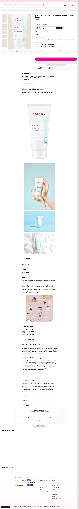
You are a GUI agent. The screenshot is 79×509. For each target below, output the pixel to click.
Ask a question (26, 405)
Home (36, 13)
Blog (40, 485)
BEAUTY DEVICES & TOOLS (57, 489)
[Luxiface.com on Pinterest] (22, 485)
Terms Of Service (33, 506)
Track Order (42, 489)
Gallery (17, 51)
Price (36, 22)
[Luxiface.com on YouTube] (20, 485)
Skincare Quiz (42, 482)
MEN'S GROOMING (55, 485)
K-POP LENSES (54, 494)
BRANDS (24, 9)
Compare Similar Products (40, 413)
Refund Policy (26, 400)
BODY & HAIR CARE (55, 487)
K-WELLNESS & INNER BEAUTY (58, 492)
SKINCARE (4, 9)
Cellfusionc (37, 19)
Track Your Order (38, 9)
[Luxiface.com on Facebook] (18, 485)
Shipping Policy (26, 395)
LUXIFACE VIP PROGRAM (56, 498)
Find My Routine (39, 420)
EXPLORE (30, 9)
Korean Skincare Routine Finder (45, 480)
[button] (56, 62)
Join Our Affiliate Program (44, 491)
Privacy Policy (39, 506)
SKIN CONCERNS (17, 9)
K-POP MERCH (54, 491)
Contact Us (63, 506)
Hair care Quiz (42, 483)
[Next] (4, 48)
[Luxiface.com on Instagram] (15, 485)
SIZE (36, 31)
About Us (58, 506)
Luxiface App (42, 487)
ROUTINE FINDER (55, 483)
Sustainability (42, 492)
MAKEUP (10, 9)
